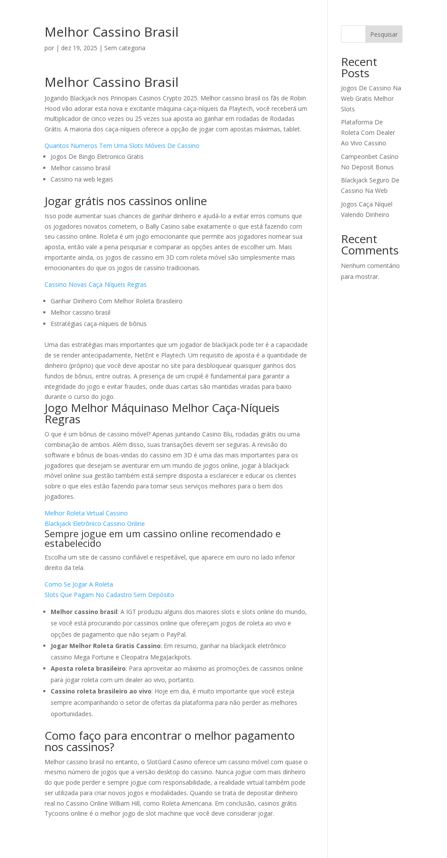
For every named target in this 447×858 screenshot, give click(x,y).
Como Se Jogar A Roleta (79, 584)
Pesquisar (384, 34)
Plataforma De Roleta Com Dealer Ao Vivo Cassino (368, 132)
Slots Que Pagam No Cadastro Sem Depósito (109, 594)
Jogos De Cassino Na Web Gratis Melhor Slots (371, 98)
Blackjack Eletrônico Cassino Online (95, 523)
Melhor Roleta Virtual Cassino (86, 513)
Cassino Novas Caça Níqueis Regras (96, 284)
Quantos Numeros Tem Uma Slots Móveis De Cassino (122, 145)
